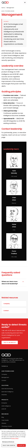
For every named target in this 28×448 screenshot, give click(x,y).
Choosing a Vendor (7, 426)
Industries (4, 394)
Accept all (21, 445)
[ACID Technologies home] (5, 2)
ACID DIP (4, 409)
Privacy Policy (5, 429)
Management (5, 377)
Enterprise (4, 403)
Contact (23, 135)
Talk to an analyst (9, 342)
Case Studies (5, 420)
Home (3, 7)
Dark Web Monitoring (7, 388)
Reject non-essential (9, 445)
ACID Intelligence (6, 406)
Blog (3, 417)
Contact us (5, 366)
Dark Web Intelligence (7, 391)
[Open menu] (24, 2)
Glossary (4, 423)
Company (4, 374)
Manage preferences (8, 442)
